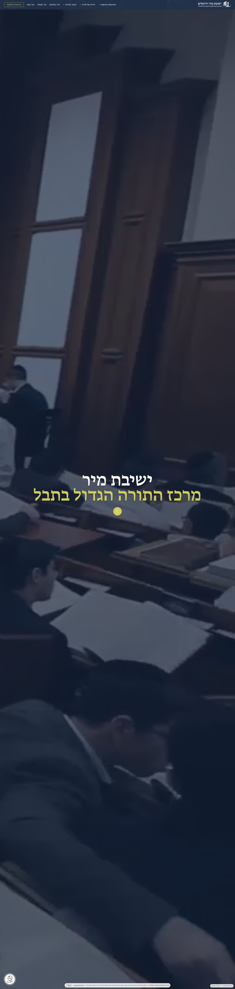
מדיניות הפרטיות (79, 985)
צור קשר (30, 5)
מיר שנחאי (41, 5)
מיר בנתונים (54, 5)
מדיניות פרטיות (227, 985)
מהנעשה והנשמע (108, 5)
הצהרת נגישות (216, 985)
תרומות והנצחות (14, 5)
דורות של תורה (88, 5)
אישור (69, 985)
